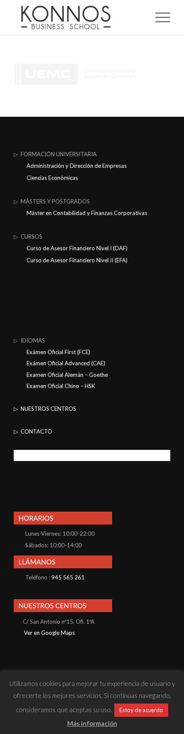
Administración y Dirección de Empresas (77, 165)
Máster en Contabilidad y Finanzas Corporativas (87, 212)
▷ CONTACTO (33, 431)
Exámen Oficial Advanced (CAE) (66, 363)
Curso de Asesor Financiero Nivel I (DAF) (77, 248)
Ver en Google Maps (49, 632)
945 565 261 (68, 577)
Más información (92, 723)
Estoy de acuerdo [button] (141, 710)
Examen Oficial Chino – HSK (61, 385)
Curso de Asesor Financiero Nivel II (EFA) (77, 260)
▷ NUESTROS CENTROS (45, 408)
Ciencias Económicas (52, 177)
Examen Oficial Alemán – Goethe (67, 374)
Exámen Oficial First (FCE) (58, 352)
